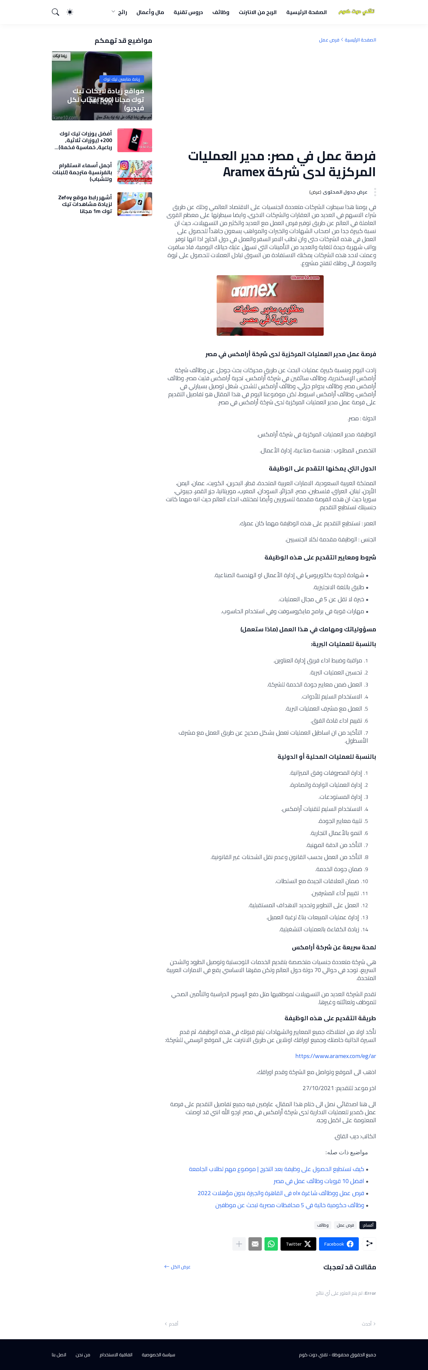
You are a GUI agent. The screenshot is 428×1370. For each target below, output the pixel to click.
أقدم (173, 1324)
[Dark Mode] (73, 12)
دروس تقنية (188, 12)
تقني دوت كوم (313, 1354)
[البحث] (58, 12)
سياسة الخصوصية (158, 1354)
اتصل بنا (59, 1354)
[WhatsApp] (271, 1244)
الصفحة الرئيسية (306, 12)
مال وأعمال (150, 12)
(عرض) (315, 192)
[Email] (255, 1244)
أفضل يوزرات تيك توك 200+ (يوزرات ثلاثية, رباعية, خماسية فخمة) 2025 (85, 140)
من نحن (83, 1354)
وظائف (220, 12)
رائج (122, 12)
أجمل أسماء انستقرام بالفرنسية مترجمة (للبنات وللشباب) (82, 172)
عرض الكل (181, 1267)
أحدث (366, 1324)
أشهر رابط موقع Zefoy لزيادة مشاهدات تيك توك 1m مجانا (85, 204)
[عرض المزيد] (239, 1244)
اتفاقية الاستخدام (116, 1354)
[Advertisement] (270, 95)
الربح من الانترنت (258, 12)
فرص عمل (329, 39)
